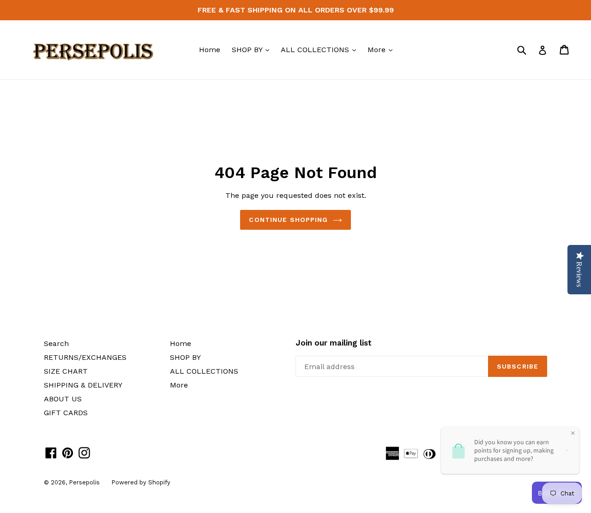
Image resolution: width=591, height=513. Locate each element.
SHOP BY (253, 49)
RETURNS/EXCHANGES (85, 357)
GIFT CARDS (66, 412)
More (382, 49)
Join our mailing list (334, 342)
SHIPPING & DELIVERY (83, 385)
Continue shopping (288, 219)
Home (209, 49)
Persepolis (84, 482)
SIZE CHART (66, 371)
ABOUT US (63, 398)
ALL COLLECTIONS (321, 49)
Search (56, 343)
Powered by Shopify (140, 482)
